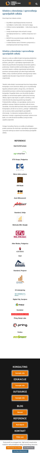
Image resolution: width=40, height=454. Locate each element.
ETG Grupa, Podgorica (20, 159)
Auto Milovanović (20, 198)
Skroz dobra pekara (20, 174)
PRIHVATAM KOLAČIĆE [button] (14, 448)
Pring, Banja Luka (20, 318)
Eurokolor (20, 310)
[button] (30, 3)
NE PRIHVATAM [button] (28, 448)
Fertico (20, 332)
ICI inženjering (20, 290)
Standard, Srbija (20, 213)
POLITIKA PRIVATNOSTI (20, 451)
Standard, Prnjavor (20, 271)
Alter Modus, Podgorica (20, 243)
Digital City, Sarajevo (20, 299)
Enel (20, 256)
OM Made (20, 186)
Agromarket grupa (20, 146)
